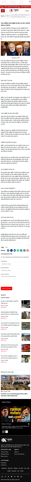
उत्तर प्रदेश (21, 468)
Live (27, 11)
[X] (15, 476)
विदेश (8, 16)
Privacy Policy (4, 452)
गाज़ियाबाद (15, 468)
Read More (4, 307)
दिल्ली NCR (4, 468)
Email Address (5, 267)
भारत (25, 468)
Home (2, 16)
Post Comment (7, 288)
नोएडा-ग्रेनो (10, 468)
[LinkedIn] (2, 476)
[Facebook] (5, 476)
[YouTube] (11, 476)
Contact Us (3, 465)
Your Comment (5, 274)
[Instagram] (8, 476)
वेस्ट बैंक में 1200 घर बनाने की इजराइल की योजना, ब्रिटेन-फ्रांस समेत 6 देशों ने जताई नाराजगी (14, 395)
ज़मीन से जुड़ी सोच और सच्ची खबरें (12, 6)
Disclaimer (3, 463)
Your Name (4, 261)
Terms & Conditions (19, 454)
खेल (18, 471)
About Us (16, 452)
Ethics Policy (4, 456)
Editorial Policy (5, 454)
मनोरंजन (22, 471)
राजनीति (9, 471)
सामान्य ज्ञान (14, 471)
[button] (8, 250)
